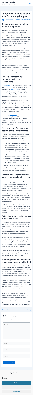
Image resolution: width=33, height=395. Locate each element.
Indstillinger (16, 391)
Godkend (16, 383)
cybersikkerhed (12, 115)
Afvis (16, 387)
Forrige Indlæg (5, 309)
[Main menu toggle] (29, 3)
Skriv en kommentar (7, 19)
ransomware (7, 48)
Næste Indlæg (27, 309)
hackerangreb (14, 89)
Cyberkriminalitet (9, 2)
